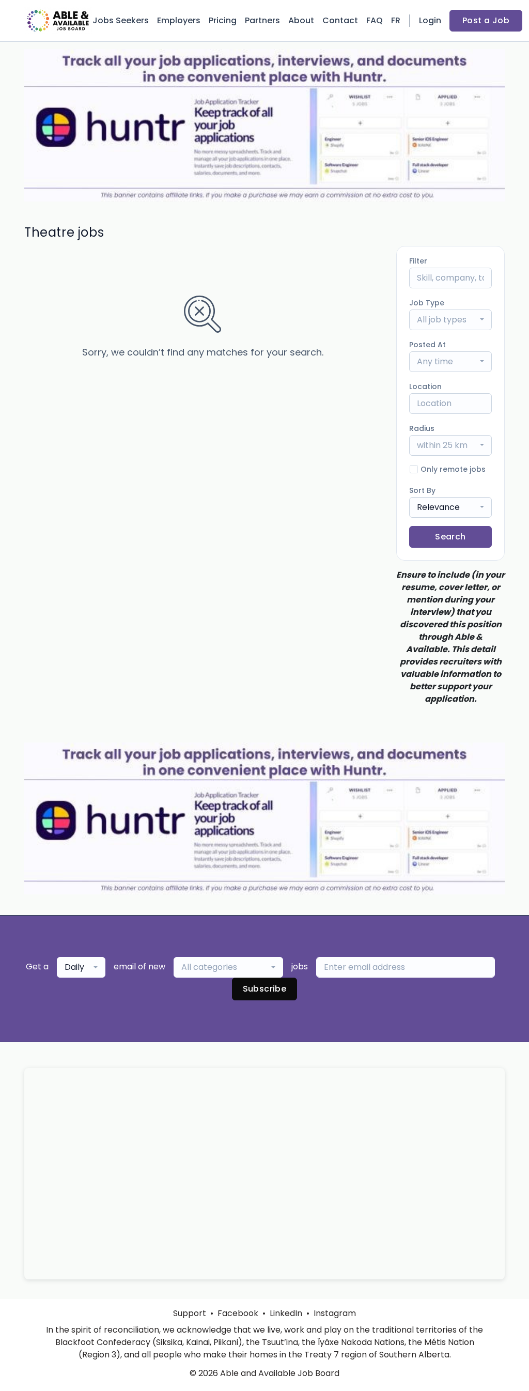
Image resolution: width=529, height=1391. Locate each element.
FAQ (374, 20)
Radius (421, 428)
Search (450, 537)
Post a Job (485, 20)
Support (189, 1313)
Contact (340, 20)
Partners (262, 20)
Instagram (335, 1313)
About (301, 20)
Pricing (223, 20)
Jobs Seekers (120, 20)
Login (430, 20)
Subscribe (265, 989)
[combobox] (450, 320)
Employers (178, 20)
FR (395, 20)
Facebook (237, 1313)
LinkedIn (286, 1313)
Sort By (422, 490)
